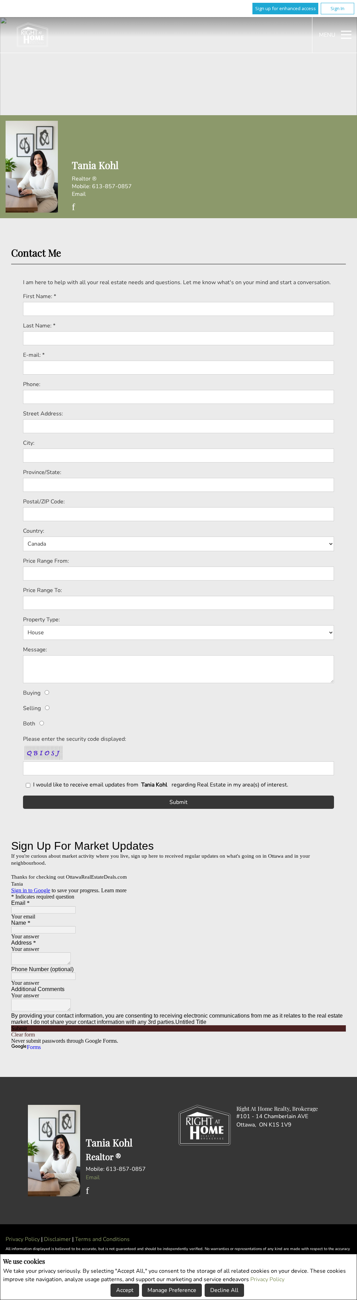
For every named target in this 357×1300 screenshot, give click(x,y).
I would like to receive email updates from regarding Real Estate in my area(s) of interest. (160, 785)
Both (29, 723)
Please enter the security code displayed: (74, 739)
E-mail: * (34, 355)
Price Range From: (46, 561)
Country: (33, 531)
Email (79, 194)
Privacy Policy (267, 1279)
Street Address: (43, 414)
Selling (32, 708)
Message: (35, 649)
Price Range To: (42, 590)
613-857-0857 (112, 186)
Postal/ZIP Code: (44, 501)
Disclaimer (58, 1239)
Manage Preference (171, 1290)
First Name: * (39, 296)
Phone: (31, 384)
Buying (31, 693)
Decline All (224, 1290)
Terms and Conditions (102, 1239)
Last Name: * (39, 326)
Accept (125, 1290)
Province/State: (42, 472)
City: (29, 443)
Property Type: (41, 619)
